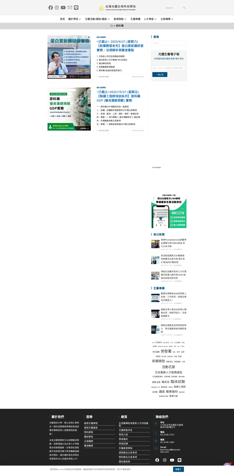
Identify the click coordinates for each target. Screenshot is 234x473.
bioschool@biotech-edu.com (170, 450)
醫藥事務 (182, 392)
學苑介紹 (123, 434)
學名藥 (164, 356)
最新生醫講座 (91, 427)
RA (178, 346)
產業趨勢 (174, 377)
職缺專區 (88, 436)
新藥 (179, 356)
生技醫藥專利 (157, 376)
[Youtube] (172, 460)
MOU (171, 346)
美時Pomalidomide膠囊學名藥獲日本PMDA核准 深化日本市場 (173, 243)
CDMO (158, 342)
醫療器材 (172, 391)
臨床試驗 (178, 381)
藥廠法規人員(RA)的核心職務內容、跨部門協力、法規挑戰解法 (173, 312)
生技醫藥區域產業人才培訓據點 (133, 424)
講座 (162, 391)
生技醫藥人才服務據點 (168, 372)
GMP (155, 346)
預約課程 (88, 432)
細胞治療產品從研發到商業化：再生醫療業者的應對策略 (173, 328)
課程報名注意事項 (128, 452)
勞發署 (166, 351)
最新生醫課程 (101, 37)
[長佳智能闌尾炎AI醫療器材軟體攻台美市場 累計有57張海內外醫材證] (155, 260)
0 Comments (178, 249)
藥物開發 (164, 387)
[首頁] (111, 25)
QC (175, 346)
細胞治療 (156, 382)
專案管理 (170, 356)
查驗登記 (169, 361)
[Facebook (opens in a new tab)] (51, 7)
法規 (183, 362)
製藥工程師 (180, 386)
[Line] (179, 460)
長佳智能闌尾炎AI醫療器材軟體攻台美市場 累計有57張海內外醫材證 (173, 258)
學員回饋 (123, 443)
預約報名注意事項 (128, 457)
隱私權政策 (124, 461)
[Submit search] (184, 7)
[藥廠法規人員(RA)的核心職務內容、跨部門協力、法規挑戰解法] (155, 314)
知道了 (179, 469)
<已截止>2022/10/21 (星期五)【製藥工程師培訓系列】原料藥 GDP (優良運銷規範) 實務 (118, 96)
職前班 (166, 382)
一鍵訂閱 (159, 74)
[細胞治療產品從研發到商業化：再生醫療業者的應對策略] (155, 330)
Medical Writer (163, 346)
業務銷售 (177, 362)
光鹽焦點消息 (125, 430)
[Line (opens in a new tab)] (76, 7)
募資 (174, 352)
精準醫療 (182, 377)
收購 (175, 356)
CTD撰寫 (177, 343)
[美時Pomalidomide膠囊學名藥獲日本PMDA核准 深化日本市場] (155, 244)
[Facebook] (157, 460)
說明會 (155, 392)
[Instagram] (164, 460)
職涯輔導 (88, 445)
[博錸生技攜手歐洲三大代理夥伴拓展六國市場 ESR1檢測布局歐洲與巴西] (155, 276)
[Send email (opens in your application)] (70, 7)
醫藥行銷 (173, 396)
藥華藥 (171, 387)
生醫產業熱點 (125, 448)
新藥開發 (158, 361)
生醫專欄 (167, 377)
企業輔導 (88, 441)
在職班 (158, 356)
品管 (183, 352)
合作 (178, 352)
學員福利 (123, 439)
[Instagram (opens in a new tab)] (57, 7)
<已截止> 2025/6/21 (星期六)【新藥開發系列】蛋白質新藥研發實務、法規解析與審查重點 (120, 45)
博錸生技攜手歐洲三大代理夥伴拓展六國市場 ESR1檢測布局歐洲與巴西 (173, 274)
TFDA (182, 346)
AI (153, 343)
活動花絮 (168, 367)
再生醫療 (156, 352)
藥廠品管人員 (155, 387)
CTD (171, 343)
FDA (183, 343)
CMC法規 (166, 343)
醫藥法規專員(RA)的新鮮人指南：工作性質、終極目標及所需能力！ (173, 296)
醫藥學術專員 (163, 396)
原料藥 (120, 25)
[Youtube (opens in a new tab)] (63, 7)
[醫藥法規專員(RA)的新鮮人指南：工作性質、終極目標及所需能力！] (155, 298)
